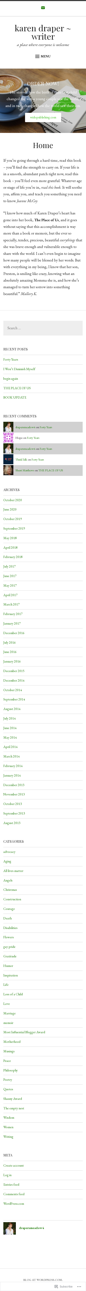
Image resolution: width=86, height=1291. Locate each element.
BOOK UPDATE (14, 397)
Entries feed (11, 1184)
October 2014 (12, 690)
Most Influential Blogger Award (24, 1032)
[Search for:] (42, 328)
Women (8, 1127)
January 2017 (12, 623)
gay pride (9, 947)
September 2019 (14, 528)
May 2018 (10, 538)
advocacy (9, 852)
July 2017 (9, 566)
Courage (9, 909)
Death (7, 918)
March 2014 (11, 756)
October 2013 (12, 804)
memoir (8, 1023)
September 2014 (14, 699)
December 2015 (13, 671)
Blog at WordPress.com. (43, 1280)
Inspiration (10, 975)
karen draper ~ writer (43, 32)
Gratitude (9, 956)
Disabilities (10, 928)
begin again (10, 378)
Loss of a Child (13, 994)
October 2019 (12, 519)
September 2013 (14, 813)
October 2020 (12, 500)
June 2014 (9, 728)
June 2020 (9, 509)
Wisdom (8, 1117)
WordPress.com (13, 1203)
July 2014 (9, 718)
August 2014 (11, 709)
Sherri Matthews (24, 470)
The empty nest (13, 1108)
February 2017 (13, 614)
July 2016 (9, 642)
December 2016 (13, 633)
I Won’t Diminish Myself (19, 369)
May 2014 (10, 737)
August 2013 (11, 823)
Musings (9, 1051)
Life (6, 984)
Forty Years (10, 359)
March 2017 (11, 604)
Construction (12, 899)
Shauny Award (12, 1098)
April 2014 (10, 747)
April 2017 (10, 595)
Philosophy (10, 1070)
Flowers (8, 937)
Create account (13, 1165)
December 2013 (13, 785)
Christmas (10, 889)
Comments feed (13, 1194)
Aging (7, 861)
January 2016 (12, 661)
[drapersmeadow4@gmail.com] (43, 9)
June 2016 (9, 652)
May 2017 (10, 585)
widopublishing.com (43, 117)
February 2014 (13, 766)
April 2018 (10, 547)
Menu (46, 56)
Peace (7, 1061)
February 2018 (13, 557)
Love (6, 1004)
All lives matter (13, 871)
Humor (8, 966)
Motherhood (11, 1041)
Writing (8, 1136)
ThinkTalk (21, 459)
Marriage (9, 1013)
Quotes (8, 1089)
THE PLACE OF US (17, 388)
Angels (8, 880)
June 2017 (9, 576)
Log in (7, 1175)
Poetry (7, 1079)
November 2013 (14, 794)
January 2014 (12, 775)
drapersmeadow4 (25, 427)
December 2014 (13, 680)
